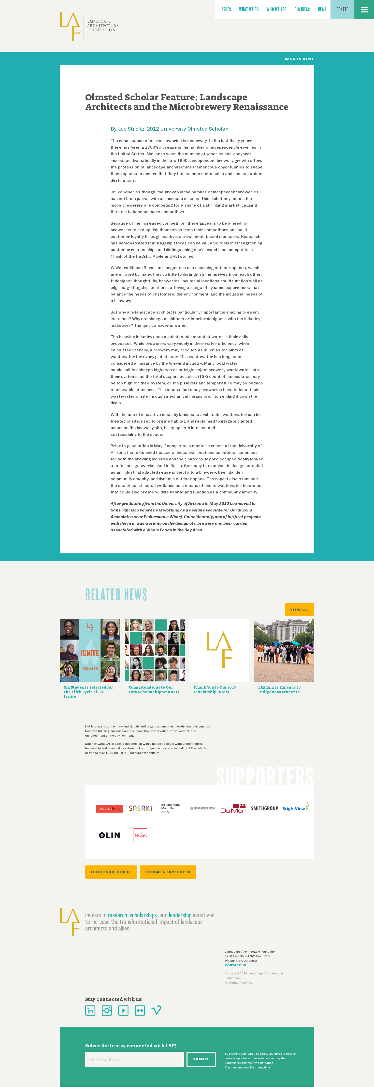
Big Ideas (302, 9)
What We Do (249, 9)
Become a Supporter (168, 872)
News (322, 9)
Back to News (299, 58)
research (117, 915)
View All (299, 609)
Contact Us (235, 965)
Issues (226, 9)
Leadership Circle (111, 872)
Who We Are (276, 9)
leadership (180, 915)
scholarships (143, 915)
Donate (342, 9)
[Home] (89, 26)
